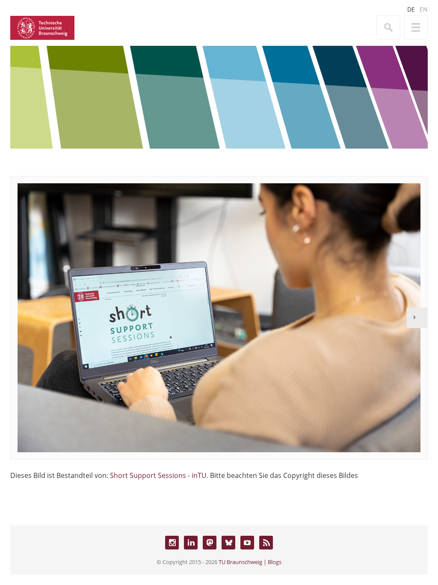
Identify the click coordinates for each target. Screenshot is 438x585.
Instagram (172, 542)
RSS (266, 542)
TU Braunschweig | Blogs (250, 562)
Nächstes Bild (417, 317)
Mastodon (209, 542)
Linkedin (191, 542)
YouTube (247, 542)
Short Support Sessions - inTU (158, 475)
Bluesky (228, 542)
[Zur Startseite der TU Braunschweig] (42, 27)
